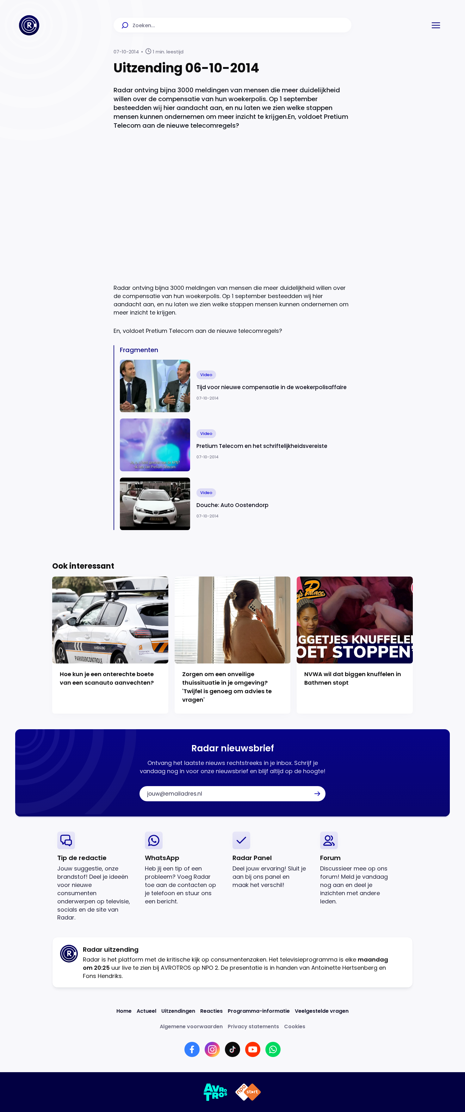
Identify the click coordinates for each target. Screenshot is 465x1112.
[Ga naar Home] (29, 25)
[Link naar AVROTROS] (215, 1092)
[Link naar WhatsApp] (273, 1049)
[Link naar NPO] (248, 1092)
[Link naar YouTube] (252, 1049)
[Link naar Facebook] (192, 1049)
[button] (436, 25)
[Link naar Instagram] (212, 1049)
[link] (96, 877)
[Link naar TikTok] (232, 1049)
